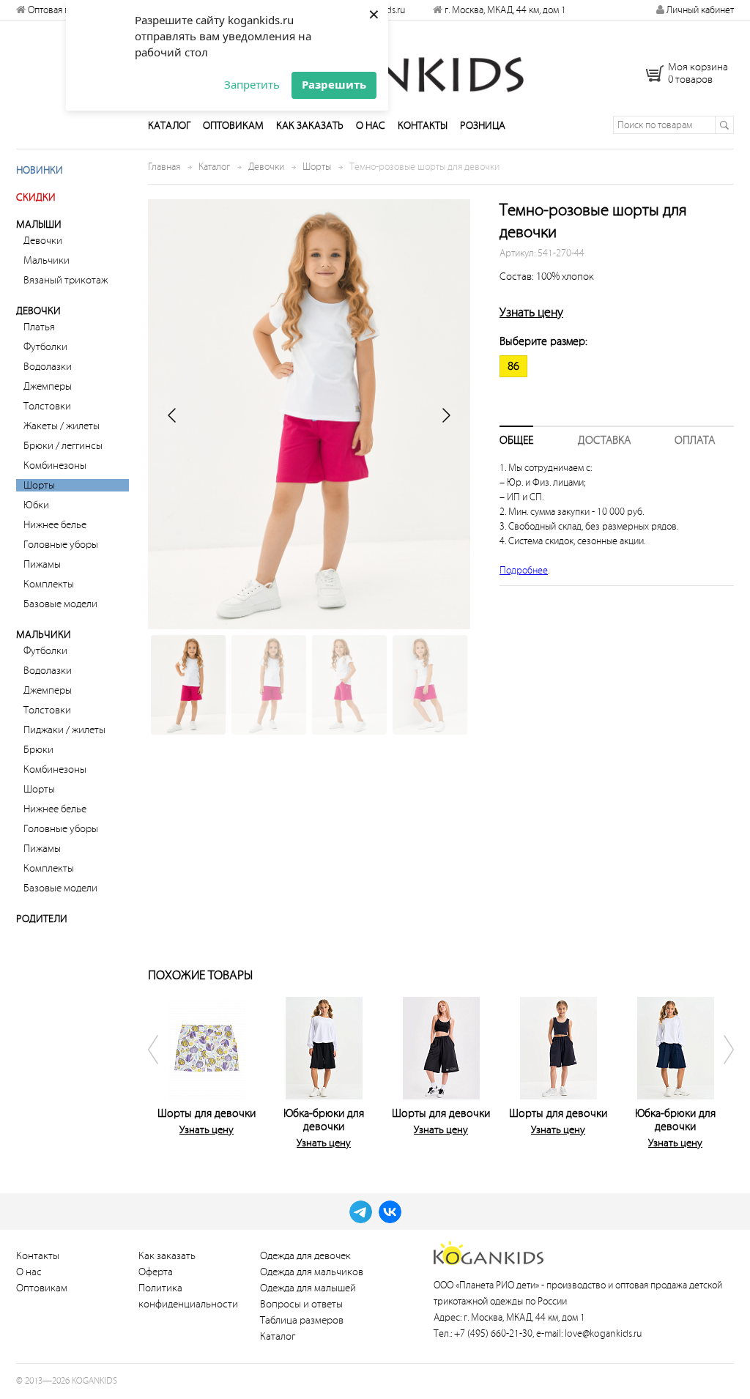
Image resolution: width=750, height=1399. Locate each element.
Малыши (39, 224)
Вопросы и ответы (301, 1304)
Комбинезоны (54, 465)
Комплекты (48, 584)
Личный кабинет (699, 10)
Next (719, 1070)
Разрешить (334, 84)
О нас (370, 125)
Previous (162, 1070)
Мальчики (46, 260)
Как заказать (310, 125)
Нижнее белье (54, 525)
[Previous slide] (172, 415)
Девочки (42, 240)
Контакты (423, 125)
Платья (39, 327)
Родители (41, 919)
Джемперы (47, 386)
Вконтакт (390, 1212)
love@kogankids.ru (603, 1333)
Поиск (724, 124)
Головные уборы (60, 544)
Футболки (45, 347)
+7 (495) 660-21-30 (493, 1333)
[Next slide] (445, 415)
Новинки (39, 170)
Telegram (360, 1212)
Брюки (38, 749)
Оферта (155, 1272)
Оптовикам (233, 125)
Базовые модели (60, 604)
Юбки (36, 505)
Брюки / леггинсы (63, 445)
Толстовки (47, 406)
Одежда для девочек (305, 1256)
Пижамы (42, 564)
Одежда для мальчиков (311, 1272)
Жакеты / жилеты (61, 426)
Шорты (39, 485)
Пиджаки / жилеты (64, 730)
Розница (482, 125)
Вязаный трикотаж (65, 280)
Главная (164, 166)
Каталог (169, 125)
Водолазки (47, 366)
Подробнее (524, 570)
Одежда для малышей (308, 1288)
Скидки (36, 197)
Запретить (252, 84)
